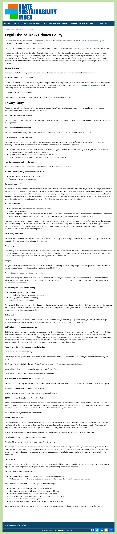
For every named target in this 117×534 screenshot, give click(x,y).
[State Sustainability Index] (58, 11)
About (17, 23)
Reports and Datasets (83, 23)
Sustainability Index (55, 23)
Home (7, 23)
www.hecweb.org (94, 41)
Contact (104, 23)
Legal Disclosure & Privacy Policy (16, 525)
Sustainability (32, 23)
